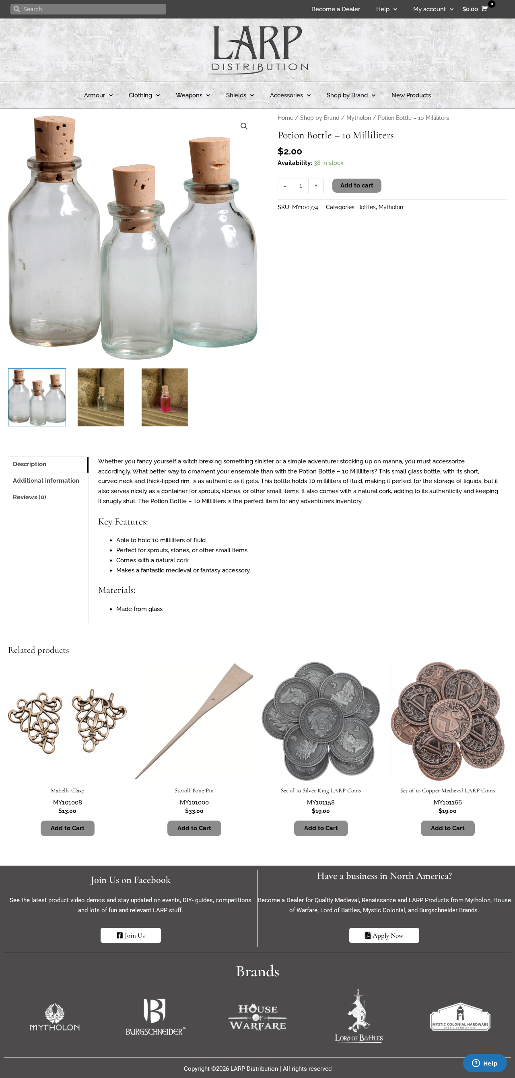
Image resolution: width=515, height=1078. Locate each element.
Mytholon (358, 118)
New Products (411, 95)
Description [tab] (29, 464)
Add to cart (356, 185)
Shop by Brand (347, 95)
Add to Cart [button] (67, 828)
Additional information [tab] (46, 480)
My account (429, 9)
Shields (236, 95)
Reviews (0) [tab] (29, 497)
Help (382, 9)
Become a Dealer (335, 9)
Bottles (366, 207)
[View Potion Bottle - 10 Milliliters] (37, 397)
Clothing (140, 95)
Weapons (189, 95)
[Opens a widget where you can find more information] (485, 1064)
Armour (94, 95)
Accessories (286, 95)
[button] (244, 126)
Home (285, 118)
